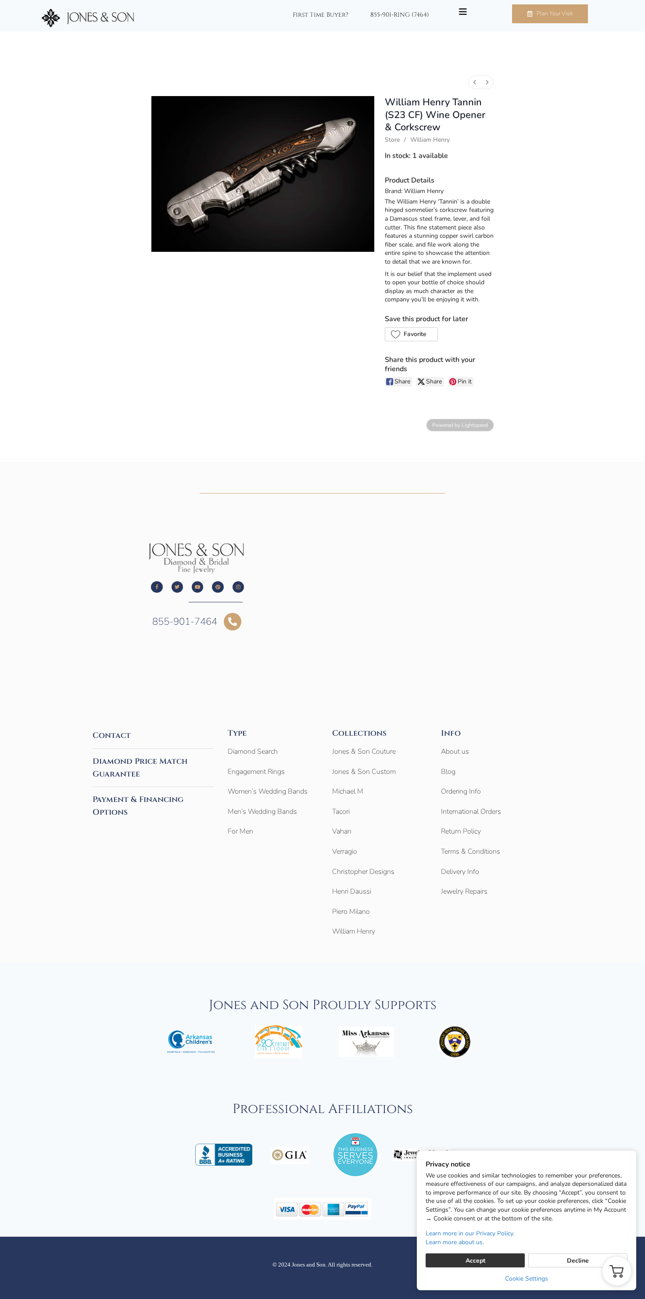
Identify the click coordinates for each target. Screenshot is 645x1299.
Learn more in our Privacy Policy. (470, 1233)
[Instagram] (238, 587)
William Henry (430, 140)
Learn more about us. (455, 1242)
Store (392, 140)
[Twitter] (177, 587)
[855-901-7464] (232, 621)
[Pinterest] (217, 587)
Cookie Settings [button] (526, 1278)
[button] (411, 334)
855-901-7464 (184, 621)
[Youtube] (197, 587)
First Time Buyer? (320, 15)
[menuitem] (475, 82)
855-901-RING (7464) (399, 15)
